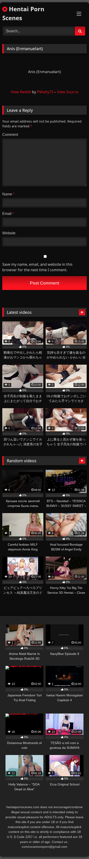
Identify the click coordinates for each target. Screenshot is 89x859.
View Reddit (21, 91)
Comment (10, 135)
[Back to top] (75, 845)
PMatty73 (45, 91)
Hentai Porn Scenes (23, 13)
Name (8, 194)
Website (9, 233)
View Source (67, 91)
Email (8, 214)
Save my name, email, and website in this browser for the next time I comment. (37, 267)
